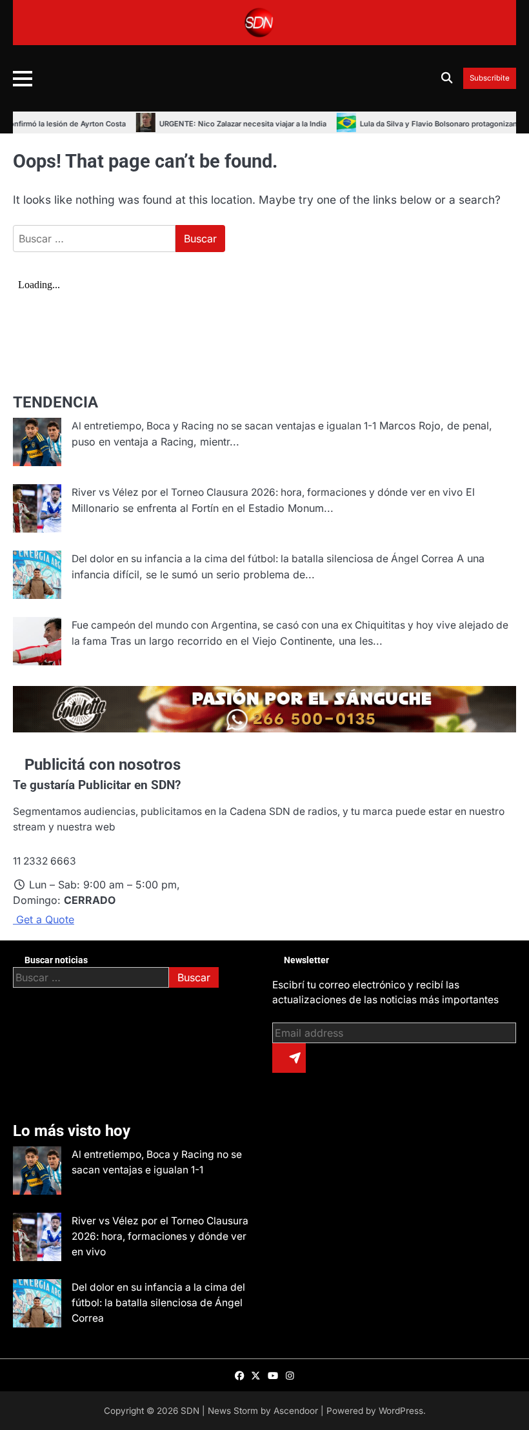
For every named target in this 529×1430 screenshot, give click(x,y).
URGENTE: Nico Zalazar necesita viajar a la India (217, 123)
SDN (190, 1411)
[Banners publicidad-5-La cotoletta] (264, 728)
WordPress (401, 1411)
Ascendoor (296, 1411)
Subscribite (490, 78)
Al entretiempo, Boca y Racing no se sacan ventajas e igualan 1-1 (224, 426)
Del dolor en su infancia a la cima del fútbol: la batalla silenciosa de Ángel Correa (263, 559)
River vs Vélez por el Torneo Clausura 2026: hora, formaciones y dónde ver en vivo (267, 492)
